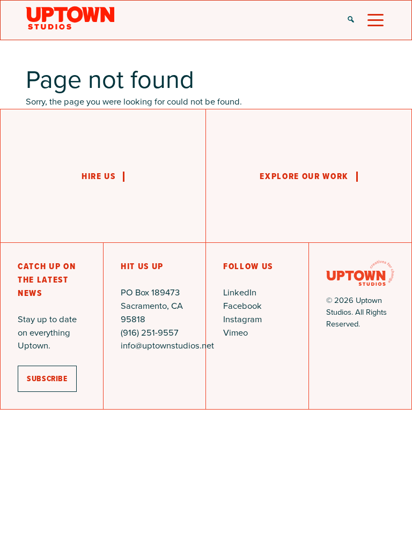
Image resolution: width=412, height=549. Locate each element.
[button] (350, 20)
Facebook (242, 306)
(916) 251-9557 (150, 332)
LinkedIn (239, 292)
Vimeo (235, 332)
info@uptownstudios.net (167, 345)
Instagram (242, 319)
